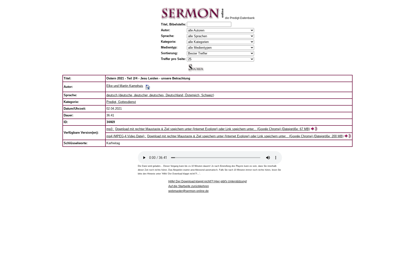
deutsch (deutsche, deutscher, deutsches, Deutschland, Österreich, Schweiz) (160, 95)
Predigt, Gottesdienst (121, 102)
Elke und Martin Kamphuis (124, 86)
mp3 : (110, 129)
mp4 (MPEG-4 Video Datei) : (126, 136)
